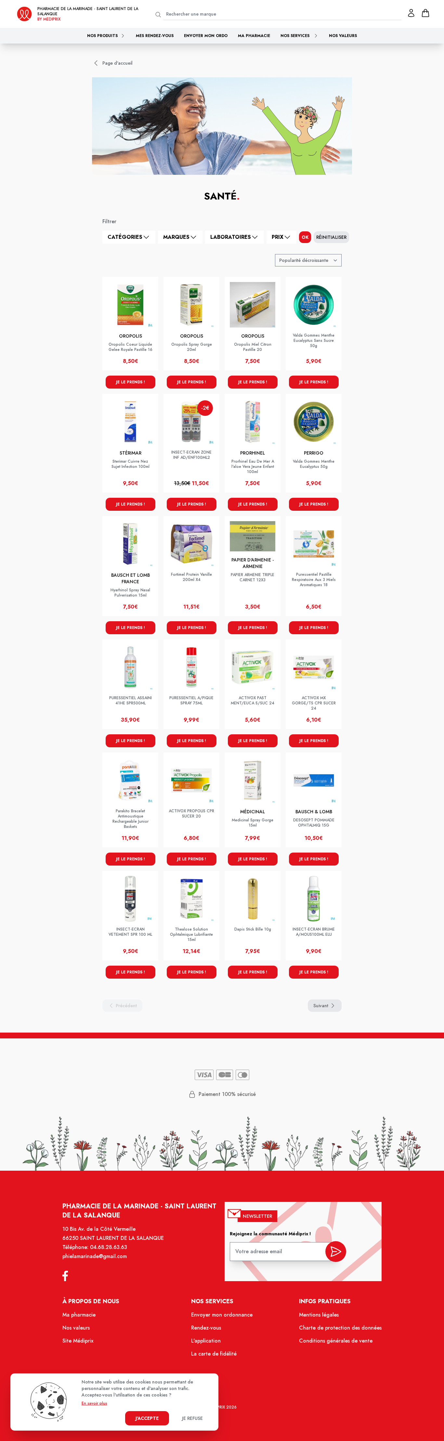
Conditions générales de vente (335, 1341)
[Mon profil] (411, 13)
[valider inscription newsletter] (335, 1251)
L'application (206, 1341)
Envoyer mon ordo (206, 36)
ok (305, 237)
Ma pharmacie (254, 36)
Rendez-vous (206, 1328)
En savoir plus (94, 1403)
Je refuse (192, 1418)
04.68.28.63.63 (108, 1247)
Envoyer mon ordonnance (222, 1315)
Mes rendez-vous (155, 36)
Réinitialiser (331, 237)
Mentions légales (319, 1315)
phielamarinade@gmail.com (94, 1256)
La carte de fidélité (214, 1353)
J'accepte (147, 1418)
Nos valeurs (343, 36)
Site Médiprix (77, 1341)
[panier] (425, 13)
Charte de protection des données (340, 1328)
